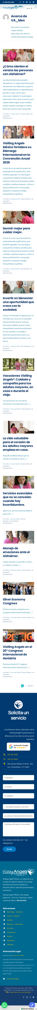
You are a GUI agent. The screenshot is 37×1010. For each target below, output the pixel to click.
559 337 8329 (12, 759)
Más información (7, 118)
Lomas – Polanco (13, 916)
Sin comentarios (14, 521)
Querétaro (10, 940)
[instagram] (23, 2)
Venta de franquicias (25, 346)
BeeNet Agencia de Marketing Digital (20, 992)
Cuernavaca (11, 932)
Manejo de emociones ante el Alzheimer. (16, 552)
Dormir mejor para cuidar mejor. (16, 230)
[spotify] (33, 2)
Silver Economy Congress (14, 601)
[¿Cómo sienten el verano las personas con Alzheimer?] (18, 55)
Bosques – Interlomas (15, 924)
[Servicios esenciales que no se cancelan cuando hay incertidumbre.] (18, 482)
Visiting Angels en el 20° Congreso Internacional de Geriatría (17, 652)
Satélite (10, 920)
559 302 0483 (12, 754)
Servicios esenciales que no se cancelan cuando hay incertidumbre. (17, 499)
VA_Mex (7, 114)
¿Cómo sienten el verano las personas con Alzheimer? (18, 70)
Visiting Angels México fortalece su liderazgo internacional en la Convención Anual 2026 (17, 152)
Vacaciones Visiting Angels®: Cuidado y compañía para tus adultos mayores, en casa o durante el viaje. (18, 385)
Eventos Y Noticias (25, 199)
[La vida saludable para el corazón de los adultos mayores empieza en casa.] (18, 427)
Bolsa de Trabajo (13, 979)
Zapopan (10, 944)
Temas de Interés (25, 114)
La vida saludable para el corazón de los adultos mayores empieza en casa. (18, 444)
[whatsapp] (30, 997)
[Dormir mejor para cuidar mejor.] (18, 217)
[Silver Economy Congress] (18, 588)
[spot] (10, 7)
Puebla (9, 936)
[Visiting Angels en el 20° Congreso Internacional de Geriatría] (18, 635)
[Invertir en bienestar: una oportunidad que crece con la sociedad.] (18, 287)
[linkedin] (30, 2)
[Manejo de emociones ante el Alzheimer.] (18, 537)
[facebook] (20, 2)
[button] (18, 747)
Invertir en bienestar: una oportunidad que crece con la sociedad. (18, 304)
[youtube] (27, 2)
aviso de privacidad (18, 955)
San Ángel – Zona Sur (15, 912)
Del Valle (10, 928)
